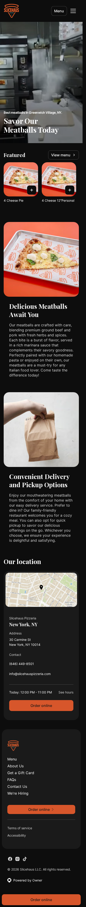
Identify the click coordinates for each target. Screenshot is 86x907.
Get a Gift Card (20, 772)
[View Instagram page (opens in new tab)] (17, 859)
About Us (15, 766)
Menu (59, 11)
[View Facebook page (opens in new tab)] (10, 859)
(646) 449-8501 (21, 665)
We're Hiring (17, 793)
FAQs (11, 779)
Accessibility (16, 835)
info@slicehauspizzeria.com (30, 675)
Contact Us (17, 786)
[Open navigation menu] (73, 10)
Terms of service (19, 828)
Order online (41, 705)
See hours (65, 692)
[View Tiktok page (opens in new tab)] (25, 859)
